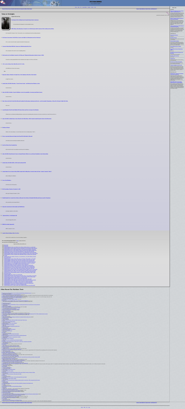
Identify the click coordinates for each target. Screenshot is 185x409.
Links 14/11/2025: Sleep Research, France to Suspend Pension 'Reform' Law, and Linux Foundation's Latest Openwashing (25, 153)
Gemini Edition (84, 7)
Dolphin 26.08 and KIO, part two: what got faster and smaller (9, 355)
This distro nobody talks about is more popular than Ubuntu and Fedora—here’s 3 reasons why (14, 363)
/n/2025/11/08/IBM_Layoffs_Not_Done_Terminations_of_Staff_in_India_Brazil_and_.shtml (19, 259)
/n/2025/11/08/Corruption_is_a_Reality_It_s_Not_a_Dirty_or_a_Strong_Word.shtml (18, 282)
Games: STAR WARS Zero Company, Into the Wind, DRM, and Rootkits (11, 386)
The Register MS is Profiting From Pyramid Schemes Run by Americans (25, 19)
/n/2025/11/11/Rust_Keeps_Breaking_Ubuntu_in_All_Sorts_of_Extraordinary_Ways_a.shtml (19, 272)
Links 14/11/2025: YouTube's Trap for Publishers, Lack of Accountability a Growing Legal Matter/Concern (22, 92)
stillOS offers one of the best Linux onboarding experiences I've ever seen (11, 361)
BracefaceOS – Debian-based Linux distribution (8, 352)
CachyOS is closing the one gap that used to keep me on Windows (10, 307)
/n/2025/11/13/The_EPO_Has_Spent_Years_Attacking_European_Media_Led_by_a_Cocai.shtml (20, 269)
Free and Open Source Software (5, 310)
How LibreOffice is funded (5, 347)
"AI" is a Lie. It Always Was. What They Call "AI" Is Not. (13, 63)
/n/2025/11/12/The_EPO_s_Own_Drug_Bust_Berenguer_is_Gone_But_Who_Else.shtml (19, 251)
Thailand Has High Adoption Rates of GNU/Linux (8, 358)
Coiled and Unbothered (4, 343)
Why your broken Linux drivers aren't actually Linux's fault (9, 389)
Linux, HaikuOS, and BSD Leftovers (6, 367)
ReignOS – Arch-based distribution (6, 312)
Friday (17, 240)
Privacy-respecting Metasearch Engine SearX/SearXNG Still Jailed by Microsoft (17, 136)
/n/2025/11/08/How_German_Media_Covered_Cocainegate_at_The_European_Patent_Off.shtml (20, 248)
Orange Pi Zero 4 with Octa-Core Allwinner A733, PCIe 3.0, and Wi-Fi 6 (177, 74)
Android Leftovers (3, 344)
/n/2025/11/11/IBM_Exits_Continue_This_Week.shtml (13, 274)
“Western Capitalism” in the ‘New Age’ (176, 65)
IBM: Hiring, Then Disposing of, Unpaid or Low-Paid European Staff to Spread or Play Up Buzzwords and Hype (32, 28)
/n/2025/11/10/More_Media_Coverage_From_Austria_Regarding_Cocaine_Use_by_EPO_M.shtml (21, 253)
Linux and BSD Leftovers (4, 318)
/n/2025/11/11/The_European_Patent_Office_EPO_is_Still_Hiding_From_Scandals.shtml (19, 266)
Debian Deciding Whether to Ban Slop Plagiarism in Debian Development (11, 297)
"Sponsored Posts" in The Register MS (9, 215)
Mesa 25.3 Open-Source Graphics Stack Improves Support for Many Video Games (17, 402)
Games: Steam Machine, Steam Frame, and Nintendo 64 (146, 402)
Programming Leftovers (4, 327)
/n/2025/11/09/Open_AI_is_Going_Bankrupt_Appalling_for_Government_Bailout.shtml (18, 283)
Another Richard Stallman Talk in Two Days (10, 233)
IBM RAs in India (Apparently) (8, 224)
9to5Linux (172, 9)
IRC (80, 7)
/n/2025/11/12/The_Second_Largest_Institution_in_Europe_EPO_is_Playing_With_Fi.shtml (19, 276)
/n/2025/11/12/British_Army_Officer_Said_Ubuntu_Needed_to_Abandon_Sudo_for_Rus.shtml (20, 270)
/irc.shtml (5, 255)
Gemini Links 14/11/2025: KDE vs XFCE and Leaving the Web (14, 162)
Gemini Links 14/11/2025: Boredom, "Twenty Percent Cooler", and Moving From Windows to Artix (21, 83)
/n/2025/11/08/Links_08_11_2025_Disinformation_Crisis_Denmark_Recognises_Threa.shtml (20, 249)
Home (76, 7)
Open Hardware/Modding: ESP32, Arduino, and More (8, 378)
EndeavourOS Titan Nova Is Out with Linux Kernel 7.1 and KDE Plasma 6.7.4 (177, 11)
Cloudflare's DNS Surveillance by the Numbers (7, 324)
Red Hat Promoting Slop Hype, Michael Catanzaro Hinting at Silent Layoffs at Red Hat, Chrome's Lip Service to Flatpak (18, 372)
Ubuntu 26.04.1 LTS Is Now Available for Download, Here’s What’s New (11, 349)
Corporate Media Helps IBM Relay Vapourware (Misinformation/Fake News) (16, 46)
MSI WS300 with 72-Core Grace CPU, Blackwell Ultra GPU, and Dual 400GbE (176, 82)
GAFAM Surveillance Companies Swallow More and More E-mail (10, 326)
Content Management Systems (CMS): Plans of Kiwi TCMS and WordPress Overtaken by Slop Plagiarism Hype (17, 383)
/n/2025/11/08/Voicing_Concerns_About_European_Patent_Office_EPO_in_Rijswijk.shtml (19, 267)
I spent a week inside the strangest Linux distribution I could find (10, 309)
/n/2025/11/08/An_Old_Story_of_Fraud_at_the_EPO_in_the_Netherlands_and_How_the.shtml (20, 252)
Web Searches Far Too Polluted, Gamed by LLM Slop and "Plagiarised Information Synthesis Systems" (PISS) (23, 55)
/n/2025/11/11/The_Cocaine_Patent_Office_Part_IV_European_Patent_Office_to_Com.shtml (20, 258)
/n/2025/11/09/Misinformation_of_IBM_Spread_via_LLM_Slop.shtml (15, 277)
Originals (89, 7)
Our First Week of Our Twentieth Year (9, 145)
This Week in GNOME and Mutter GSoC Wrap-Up (8, 329)
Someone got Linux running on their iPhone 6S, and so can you (10, 346)
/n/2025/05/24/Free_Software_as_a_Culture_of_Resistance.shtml (15, 284)
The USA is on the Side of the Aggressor (176, 61)
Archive (92, 7)
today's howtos (3, 332)
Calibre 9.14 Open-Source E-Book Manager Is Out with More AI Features (177, 26)
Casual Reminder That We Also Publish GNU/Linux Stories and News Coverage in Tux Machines (20, 109)
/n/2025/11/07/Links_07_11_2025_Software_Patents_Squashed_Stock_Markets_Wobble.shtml (20, 250)
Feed (95, 7)
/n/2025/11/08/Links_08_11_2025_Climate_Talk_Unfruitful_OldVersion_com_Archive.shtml (19, 285)
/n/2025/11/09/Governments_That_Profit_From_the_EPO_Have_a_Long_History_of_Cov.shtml (20, 275)
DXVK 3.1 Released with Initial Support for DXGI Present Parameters (177, 19)
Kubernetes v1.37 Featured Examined (6, 330)
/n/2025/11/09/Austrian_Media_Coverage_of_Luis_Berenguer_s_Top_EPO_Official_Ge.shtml (20, 256)
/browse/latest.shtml (7, 257)
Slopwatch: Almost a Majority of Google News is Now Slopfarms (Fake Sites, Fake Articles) (19, 74)
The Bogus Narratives (174, 37)
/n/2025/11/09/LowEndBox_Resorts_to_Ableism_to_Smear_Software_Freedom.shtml (18, 265)
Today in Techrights (4, 315)
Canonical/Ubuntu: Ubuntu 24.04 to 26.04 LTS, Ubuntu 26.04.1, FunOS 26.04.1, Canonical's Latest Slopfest (16, 341)
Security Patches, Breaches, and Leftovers (7, 338)
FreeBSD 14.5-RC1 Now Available (6, 306)
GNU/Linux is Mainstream (5, 364)
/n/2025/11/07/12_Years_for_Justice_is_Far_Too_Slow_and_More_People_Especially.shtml (19, 271)
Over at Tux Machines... (6, 180)
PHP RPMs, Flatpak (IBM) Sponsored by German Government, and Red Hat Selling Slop (13, 335)
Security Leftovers (4, 375)
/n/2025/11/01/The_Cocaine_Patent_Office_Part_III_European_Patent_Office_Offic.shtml (19, 268)
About (78, 7)
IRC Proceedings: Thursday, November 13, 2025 (11, 189)
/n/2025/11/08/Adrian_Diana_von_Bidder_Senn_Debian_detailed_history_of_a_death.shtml (19, 247)
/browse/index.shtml (7, 273)
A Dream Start (173, 58)
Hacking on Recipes (6, 127)
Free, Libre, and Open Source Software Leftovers (8, 321)
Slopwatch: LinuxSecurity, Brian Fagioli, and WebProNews (13, 206)
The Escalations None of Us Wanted (176, 46)
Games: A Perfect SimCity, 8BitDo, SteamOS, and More (9, 299)
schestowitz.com (173, 33)
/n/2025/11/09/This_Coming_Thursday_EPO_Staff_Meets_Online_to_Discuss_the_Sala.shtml (20, 254)
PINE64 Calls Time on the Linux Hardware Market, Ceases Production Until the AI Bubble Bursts (14, 300)
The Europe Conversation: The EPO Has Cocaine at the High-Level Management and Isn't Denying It (21, 37)
